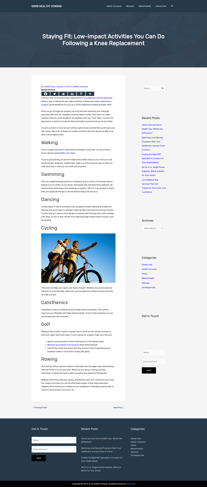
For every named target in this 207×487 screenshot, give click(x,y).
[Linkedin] (72, 94)
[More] (90, 94)
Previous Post (39, 407)
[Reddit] (63, 94)
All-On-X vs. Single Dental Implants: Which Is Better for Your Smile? (153, 171)
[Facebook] (45, 94)
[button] (172, 6)
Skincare (146, 283)
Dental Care (147, 264)
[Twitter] (54, 94)
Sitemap (131, 484)
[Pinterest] (81, 94)
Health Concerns (80, 86)
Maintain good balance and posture (63, 345)
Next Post (119, 407)
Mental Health (148, 278)
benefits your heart (66, 153)
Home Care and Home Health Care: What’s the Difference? (152, 129)
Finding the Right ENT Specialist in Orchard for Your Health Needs (153, 158)
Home (144, 273)
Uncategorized (148, 287)
